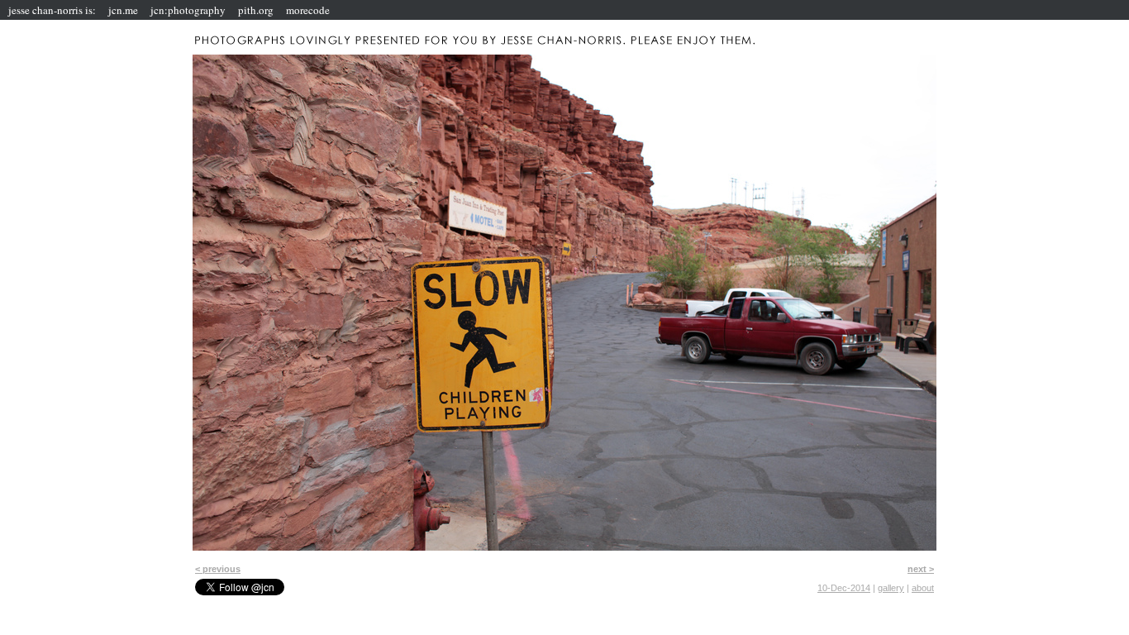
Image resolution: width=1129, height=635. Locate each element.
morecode (308, 9)
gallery (891, 588)
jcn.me (123, 9)
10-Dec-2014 (843, 588)
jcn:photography (188, 9)
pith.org (256, 9)
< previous (218, 569)
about (923, 588)
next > (920, 569)
